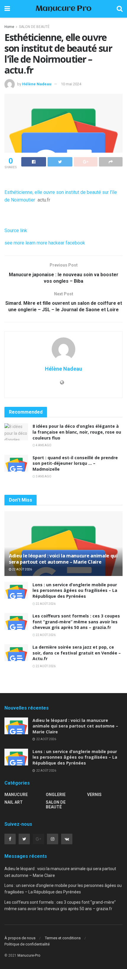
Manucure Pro (63, 9)
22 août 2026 (22, 569)
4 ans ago (43, 445)
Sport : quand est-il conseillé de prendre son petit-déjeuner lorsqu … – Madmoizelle (75, 463)
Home (9, 27)
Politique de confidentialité (27, 944)
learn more (36, 243)
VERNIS (94, 794)
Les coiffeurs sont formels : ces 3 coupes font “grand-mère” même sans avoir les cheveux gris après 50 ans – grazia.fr (76, 621)
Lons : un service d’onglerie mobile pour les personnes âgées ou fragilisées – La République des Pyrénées (74, 590)
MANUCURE (16, 794)
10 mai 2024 (71, 84)
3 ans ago (43, 476)
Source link (15, 230)
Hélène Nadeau (36, 84)
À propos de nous (19, 938)
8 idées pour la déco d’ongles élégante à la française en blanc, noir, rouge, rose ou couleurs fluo (76, 431)
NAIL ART (13, 802)
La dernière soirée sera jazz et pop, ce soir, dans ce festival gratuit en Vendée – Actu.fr (76, 652)
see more (14, 243)
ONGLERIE (56, 794)
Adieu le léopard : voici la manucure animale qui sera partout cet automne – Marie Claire (63, 558)
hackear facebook (66, 243)
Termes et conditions (63, 938)
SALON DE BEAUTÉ (34, 27)
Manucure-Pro (28, 955)
